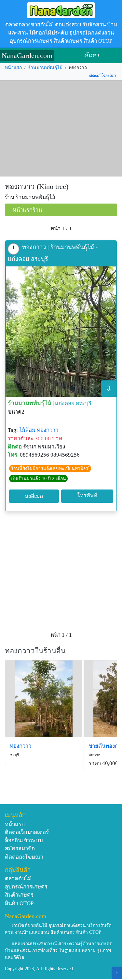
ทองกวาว (47, 430)
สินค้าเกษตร (19, 895)
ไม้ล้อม (27, 430)
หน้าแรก (13, 67)
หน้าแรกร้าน (27, 210)
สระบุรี (83, 403)
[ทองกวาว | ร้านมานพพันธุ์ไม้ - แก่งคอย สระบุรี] (61, 331)
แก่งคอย (65, 403)
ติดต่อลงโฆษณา (24, 857)
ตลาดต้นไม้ (18, 878)
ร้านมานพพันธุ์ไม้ (45, 67)
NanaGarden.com (27, 55)
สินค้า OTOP (19, 903)
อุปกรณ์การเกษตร (26, 887)
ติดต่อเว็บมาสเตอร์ (27, 832)
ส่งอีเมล (34, 496)
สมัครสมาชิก (20, 848)
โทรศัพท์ (87, 495)
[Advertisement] (61, 128)
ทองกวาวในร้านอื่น (35, 651)
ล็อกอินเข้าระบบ (24, 840)
